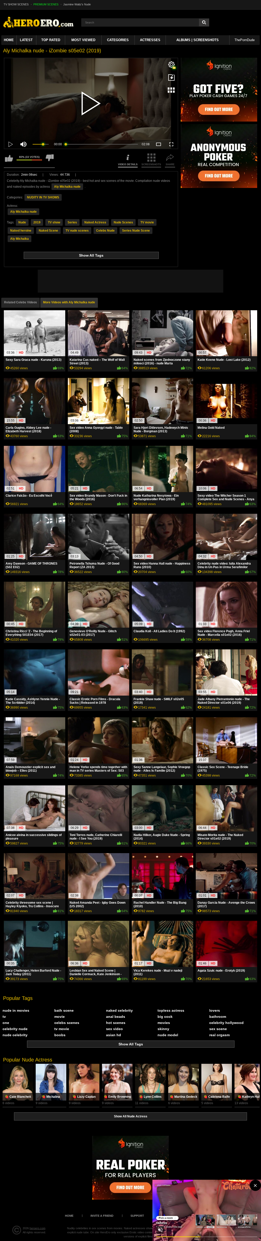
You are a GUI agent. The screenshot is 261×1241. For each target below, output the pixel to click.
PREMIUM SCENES (45, 4)
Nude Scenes (123, 222)
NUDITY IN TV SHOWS (43, 197)
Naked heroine (20, 230)
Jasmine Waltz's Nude (77, 4)
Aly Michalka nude (67, 186)
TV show (54, 222)
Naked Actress (95, 222)
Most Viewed (83, 40)
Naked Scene (48, 230)
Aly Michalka (19, 239)
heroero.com (37, 1228)
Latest (26, 40)
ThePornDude (244, 40)
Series (72, 222)
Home (9, 40)
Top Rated (50, 40)
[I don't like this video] (50, 160)
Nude (22, 222)
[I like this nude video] (9, 160)
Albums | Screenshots (197, 40)
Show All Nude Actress (130, 1116)
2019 (37, 222)
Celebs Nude (105, 230)
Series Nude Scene (136, 230)
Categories (118, 40)
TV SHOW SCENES (16, 4)
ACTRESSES (150, 40)
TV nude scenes (77, 230)
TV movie (147, 222)
